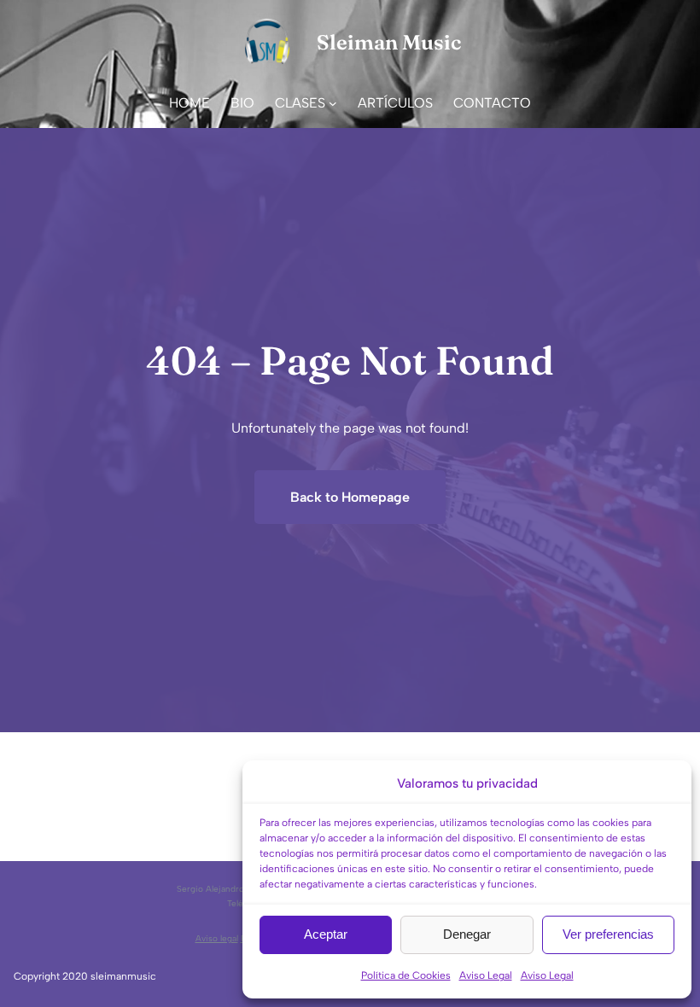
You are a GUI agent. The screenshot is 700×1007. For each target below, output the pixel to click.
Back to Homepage (350, 497)
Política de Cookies (406, 975)
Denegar (467, 934)
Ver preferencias (608, 934)
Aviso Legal (485, 975)
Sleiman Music (389, 42)
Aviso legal (216, 938)
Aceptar (325, 934)
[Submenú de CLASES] (333, 103)
